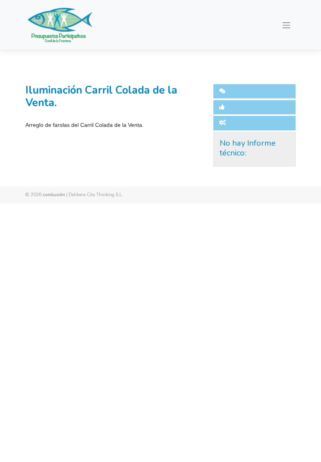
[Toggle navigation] (287, 25)
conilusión (54, 194)
